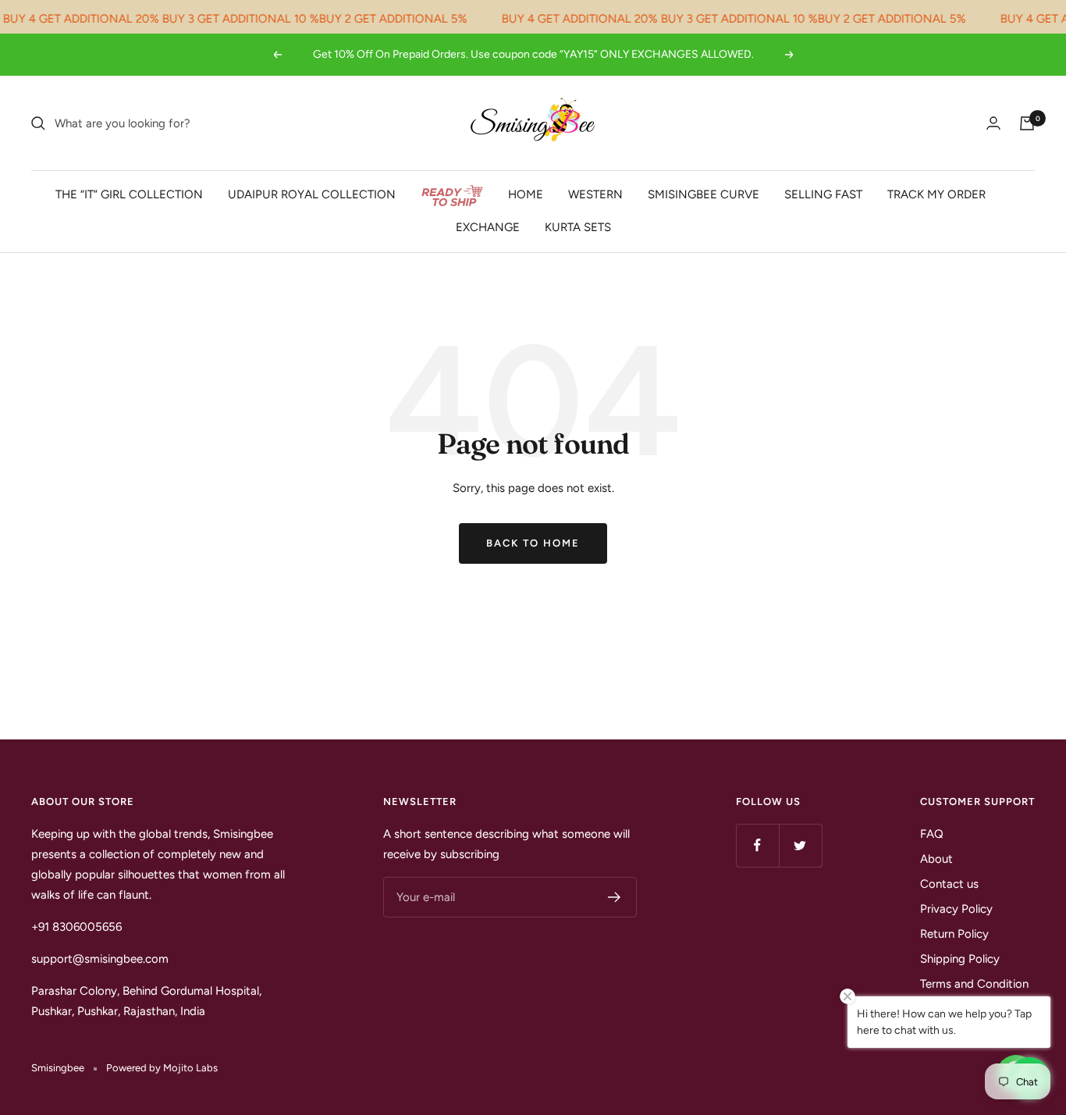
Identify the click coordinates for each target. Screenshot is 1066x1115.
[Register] (614, 897)
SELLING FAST (823, 194)
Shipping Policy (960, 959)
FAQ (931, 834)
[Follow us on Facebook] (757, 845)
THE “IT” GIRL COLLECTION (129, 194)
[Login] (993, 123)
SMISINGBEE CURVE (703, 194)
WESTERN (595, 194)
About (936, 859)
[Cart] (1027, 123)
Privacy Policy (956, 909)
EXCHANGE (488, 227)
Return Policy (954, 934)
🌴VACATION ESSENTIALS (452, 196)
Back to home (533, 543)
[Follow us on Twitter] (800, 845)
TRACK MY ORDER (936, 194)
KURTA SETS (578, 227)
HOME (525, 194)
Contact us (949, 884)
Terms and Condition (974, 984)
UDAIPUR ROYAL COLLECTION (312, 194)
